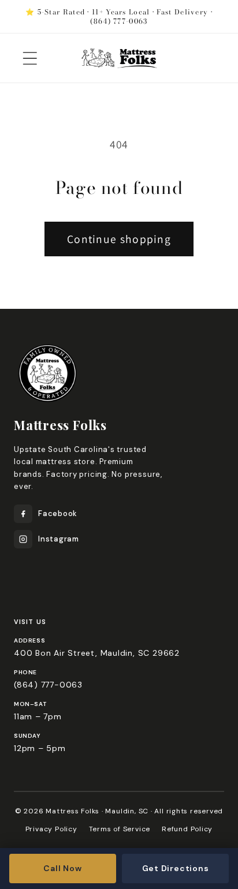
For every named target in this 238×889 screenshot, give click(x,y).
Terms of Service (119, 829)
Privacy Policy (51, 829)
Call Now (62, 868)
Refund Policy (187, 829)
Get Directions (175, 868)
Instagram (58, 539)
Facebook (57, 513)
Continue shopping (119, 238)
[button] (29, 58)
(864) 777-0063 (48, 684)
